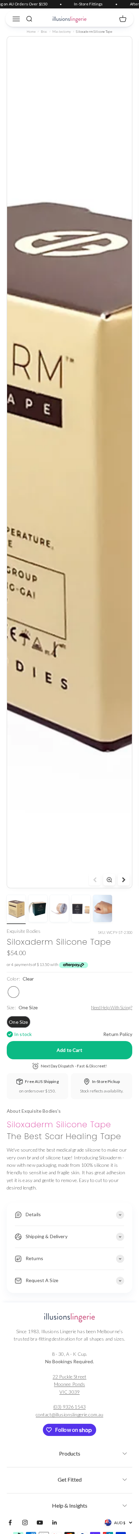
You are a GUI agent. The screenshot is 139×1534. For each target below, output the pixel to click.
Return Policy (117, 1034)
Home (31, 31)
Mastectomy (61, 31)
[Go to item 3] (59, 909)
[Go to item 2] (37, 909)
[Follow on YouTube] (39, 1522)
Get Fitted (70, 1479)
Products (69, 1453)
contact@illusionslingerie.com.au (69, 1414)
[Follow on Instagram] (25, 1522)
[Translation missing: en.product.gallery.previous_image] (95, 880)
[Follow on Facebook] (10, 1522)
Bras (44, 31)
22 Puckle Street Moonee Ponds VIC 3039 (69, 1384)
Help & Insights (69, 1505)
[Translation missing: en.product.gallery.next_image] (124, 880)
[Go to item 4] (81, 909)
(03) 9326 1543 (69, 1407)
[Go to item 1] (16, 909)
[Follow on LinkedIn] (54, 1522)
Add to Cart (69, 1050)
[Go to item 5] (102, 909)
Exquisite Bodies (23, 931)
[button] (69, 1451)
